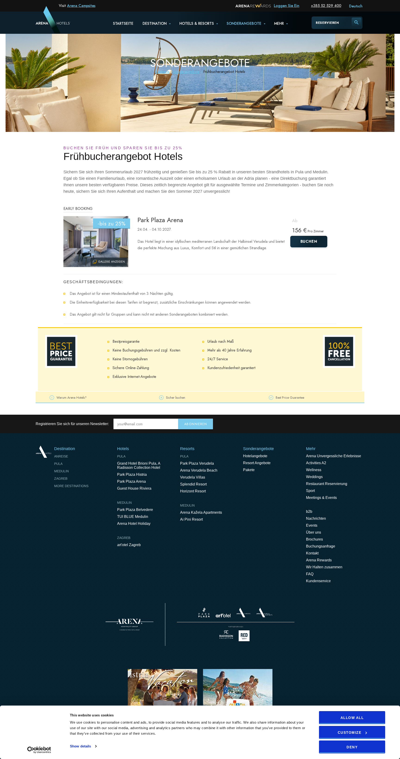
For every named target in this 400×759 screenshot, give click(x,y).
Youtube (351, 424)
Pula (58, 464)
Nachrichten (316, 518)
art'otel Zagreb (129, 545)
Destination (155, 23)
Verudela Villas (192, 477)
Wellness (313, 470)
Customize (350, 732)
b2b (309, 511)
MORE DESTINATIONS (71, 486)
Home (43, 451)
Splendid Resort (193, 484)
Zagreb (60, 478)
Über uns (313, 532)
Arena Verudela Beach (198, 470)
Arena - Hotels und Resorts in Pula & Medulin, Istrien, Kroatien (47, 22)
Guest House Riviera (134, 488)
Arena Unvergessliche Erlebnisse (333, 456)
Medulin (61, 471)
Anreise (61, 456)
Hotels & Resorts (196, 23)
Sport (310, 491)
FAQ (309, 574)
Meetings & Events (321, 498)
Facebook (341, 424)
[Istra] (162, 698)
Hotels (123, 448)
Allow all (352, 718)
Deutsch (355, 6)
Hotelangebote (255, 456)
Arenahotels (264, 612)
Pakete (249, 470)
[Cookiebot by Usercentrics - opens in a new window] (39, 750)
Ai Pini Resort (191, 519)
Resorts (187, 448)
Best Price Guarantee (290, 397)
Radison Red (245, 635)
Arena (129, 624)
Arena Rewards (319, 560)
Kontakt (312, 553)
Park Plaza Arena (160, 220)
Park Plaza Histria (132, 474)
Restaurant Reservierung (326, 484)
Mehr (279, 23)
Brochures (314, 539)
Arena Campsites (81, 5)
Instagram (360, 424)
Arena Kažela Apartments (201, 512)
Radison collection (226, 635)
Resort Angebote (257, 463)
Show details (80, 746)
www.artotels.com (223, 615)
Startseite (123, 23)
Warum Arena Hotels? (71, 397)
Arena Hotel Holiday (133, 524)
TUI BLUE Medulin (132, 517)
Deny (352, 747)
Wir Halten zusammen (324, 567)
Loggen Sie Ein (286, 5)
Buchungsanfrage (320, 546)
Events (311, 525)
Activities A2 (316, 463)
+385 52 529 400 (326, 5)
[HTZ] (237, 698)
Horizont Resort (193, 491)
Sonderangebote (244, 23)
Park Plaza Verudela (197, 463)
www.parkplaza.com (204, 612)
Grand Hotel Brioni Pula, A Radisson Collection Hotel (138, 465)
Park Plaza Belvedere (135, 510)
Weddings (314, 477)
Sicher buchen (175, 397)
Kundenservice (318, 581)
